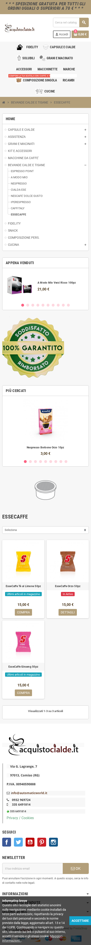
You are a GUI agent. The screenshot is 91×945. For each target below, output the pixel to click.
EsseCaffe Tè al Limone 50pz (23, 586)
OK (78, 868)
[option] (45, 285)
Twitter (18, 842)
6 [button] (48, 305)
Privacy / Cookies (20, 818)
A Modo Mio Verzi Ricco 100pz (57, 282)
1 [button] (22, 305)
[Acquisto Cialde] (19, 27)
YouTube (30, 842)
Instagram (53, 842)
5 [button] (43, 305)
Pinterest (41, 842)
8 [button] (58, 305)
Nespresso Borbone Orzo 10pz (45, 447)
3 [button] (32, 305)
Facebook (6, 842)
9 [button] (63, 305)
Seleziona (11, 530)
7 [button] (53, 305)
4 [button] (37, 305)
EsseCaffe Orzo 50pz (68, 586)
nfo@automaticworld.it (29, 793)
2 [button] (27, 305)
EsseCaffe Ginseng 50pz (23, 666)
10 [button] (68, 305)
